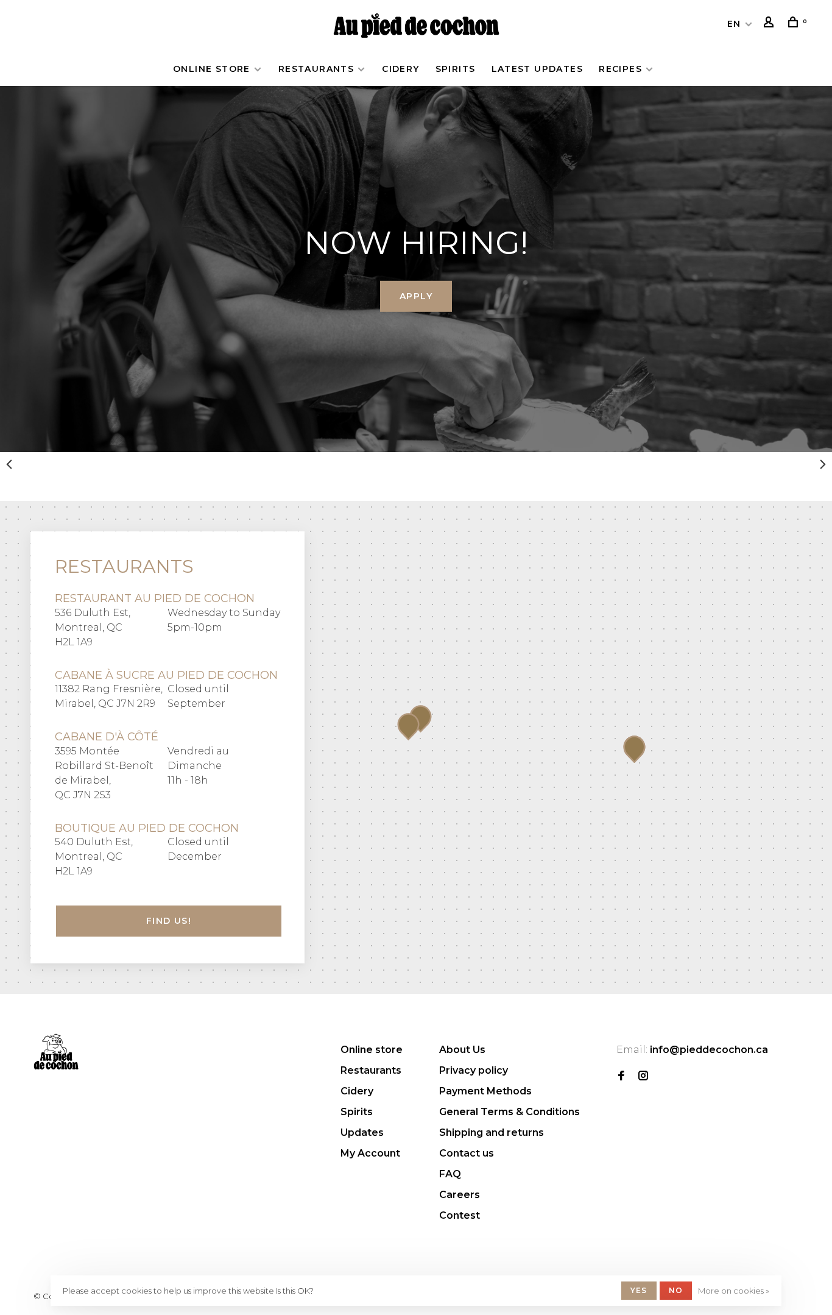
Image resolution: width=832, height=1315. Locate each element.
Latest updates (537, 68)
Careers (459, 1194)
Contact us (466, 1153)
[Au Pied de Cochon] (56, 1052)
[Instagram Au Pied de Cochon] (643, 1076)
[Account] (770, 23)
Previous (9, 464)
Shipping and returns (491, 1132)
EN (734, 23)
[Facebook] (621, 1076)
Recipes (620, 68)
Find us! (168, 920)
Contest (459, 1215)
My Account (370, 1153)
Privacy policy (473, 1070)
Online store (211, 68)
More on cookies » (733, 1291)
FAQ (450, 1174)
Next (823, 464)
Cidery (400, 68)
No (676, 1290)
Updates (362, 1132)
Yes (638, 1290)
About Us (462, 1049)
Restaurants (316, 68)
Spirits (455, 68)
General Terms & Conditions (509, 1112)
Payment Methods (485, 1091)
